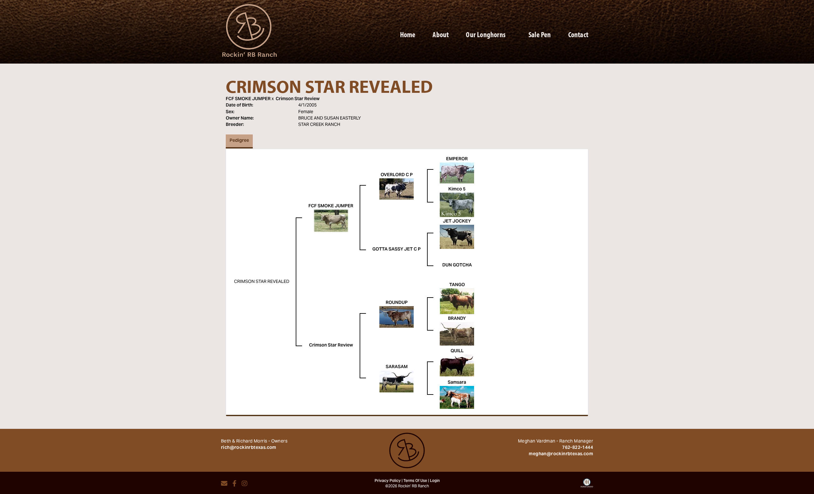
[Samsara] (457, 397)
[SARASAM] (396, 381)
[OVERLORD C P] (396, 189)
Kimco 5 (457, 189)
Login (435, 481)
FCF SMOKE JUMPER (248, 99)
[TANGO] (457, 301)
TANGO (457, 285)
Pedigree (239, 141)
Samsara (457, 383)
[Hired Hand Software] (587, 485)
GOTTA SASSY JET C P (396, 249)
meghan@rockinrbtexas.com (561, 454)
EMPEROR (457, 159)
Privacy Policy (388, 481)
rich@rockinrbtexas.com (248, 448)
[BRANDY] (457, 334)
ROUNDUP (397, 303)
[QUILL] (457, 365)
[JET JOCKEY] (457, 237)
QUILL (457, 351)
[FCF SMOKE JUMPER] (331, 221)
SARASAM (397, 367)
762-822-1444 (577, 448)
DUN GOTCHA (457, 265)
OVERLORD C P (397, 175)
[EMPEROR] (457, 173)
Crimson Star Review (298, 99)
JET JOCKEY (457, 221)
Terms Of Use (415, 481)
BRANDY (457, 319)
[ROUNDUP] (396, 317)
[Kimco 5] (457, 205)
